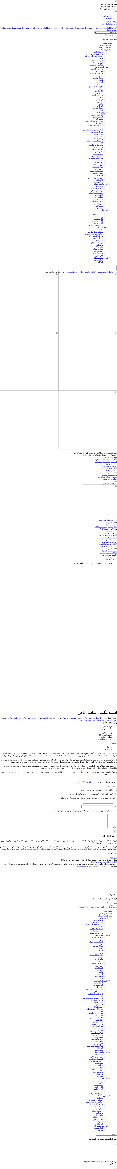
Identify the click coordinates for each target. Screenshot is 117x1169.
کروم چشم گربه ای (96, 225)
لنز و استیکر (98, 186)
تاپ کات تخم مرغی (96, 73)
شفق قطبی (98, 195)
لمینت (101, 89)
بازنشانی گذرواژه (110, 907)
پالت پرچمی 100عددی (108, 546)
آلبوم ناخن (99, 180)
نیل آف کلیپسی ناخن (95, 236)
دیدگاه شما (112, 827)
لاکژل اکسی (98, 219)
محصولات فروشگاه (105, 47)
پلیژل (101, 110)
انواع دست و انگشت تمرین (93, 130)
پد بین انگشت (98, 253)
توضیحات (108, 747)
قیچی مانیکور (98, 251)
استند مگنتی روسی (96, 171)
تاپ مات (100, 82)
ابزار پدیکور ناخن (97, 242)
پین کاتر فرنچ (98, 147)
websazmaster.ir (82, 866)
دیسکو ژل (99, 212)
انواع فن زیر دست (96, 65)
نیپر (102, 128)
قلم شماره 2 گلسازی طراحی (106, 462)
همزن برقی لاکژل (96, 60)
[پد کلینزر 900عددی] (109, 468)
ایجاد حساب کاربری (96, 907)
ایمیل (114, 806)
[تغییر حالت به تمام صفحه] (111, 1166)
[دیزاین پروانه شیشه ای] (107, 477)
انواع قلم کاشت (97, 164)
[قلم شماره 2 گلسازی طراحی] (105, 460)
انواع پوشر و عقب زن (95, 177)
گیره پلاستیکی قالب (95, 125)
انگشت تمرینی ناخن (109, 555)
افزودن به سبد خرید (109, 466)
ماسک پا (100, 229)
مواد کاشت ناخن (101, 67)
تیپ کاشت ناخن (97, 132)
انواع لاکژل (104, 210)
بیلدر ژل (100, 102)
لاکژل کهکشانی (97, 221)
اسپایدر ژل (99, 197)
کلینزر (101, 80)
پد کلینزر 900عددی (110, 470)
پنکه (101, 58)
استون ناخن (98, 169)
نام (115, 802)
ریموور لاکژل (98, 138)
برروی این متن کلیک (88, 782)
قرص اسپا (99, 245)
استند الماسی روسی (44, 718)
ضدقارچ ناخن (98, 78)
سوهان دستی (98, 173)
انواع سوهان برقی (96, 54)
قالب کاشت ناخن (96, 149)
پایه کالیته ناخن (85, 720)
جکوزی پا (99, 247)
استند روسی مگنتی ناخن (27, 718)
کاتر (101, 143)
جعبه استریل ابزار (96, 162)
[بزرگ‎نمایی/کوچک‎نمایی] (109, 1166)
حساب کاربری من (105, 45)
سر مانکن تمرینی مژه (95, 141)
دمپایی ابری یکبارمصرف (94, 234)
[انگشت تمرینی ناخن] (108, 553)
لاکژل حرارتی (98, 223)
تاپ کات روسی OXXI (108, 529)
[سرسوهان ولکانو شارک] (100, 518)
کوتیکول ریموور (97, 115)
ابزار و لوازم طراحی (100, 184)
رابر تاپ (100, 84)
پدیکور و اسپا (103, 227)
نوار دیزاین (99, 206)
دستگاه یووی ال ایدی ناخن (93, 56)
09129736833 (112, 22)
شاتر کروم (99, 91)
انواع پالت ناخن (97, 167)
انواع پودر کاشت (97, 69)
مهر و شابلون (98, 203)
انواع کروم (99, 97)
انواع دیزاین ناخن (97, 188)
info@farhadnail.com (109, 24)
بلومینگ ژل (99, 99)
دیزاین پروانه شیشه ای (108, 479)
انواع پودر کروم (97, 95)
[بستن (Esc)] (116, 1166)
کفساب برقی (98, 238)
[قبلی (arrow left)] (116, 1168)
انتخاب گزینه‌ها (111, 525)
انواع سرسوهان (97, 199)
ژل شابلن (99, 93)
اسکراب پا (99, 240)
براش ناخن (99, 151)
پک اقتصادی (98, 260)
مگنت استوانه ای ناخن (108, 538)
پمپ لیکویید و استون (95, 145)
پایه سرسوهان (98, 117)
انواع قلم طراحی (97, 201)
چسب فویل (99, 136)
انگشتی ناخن (98, 123)
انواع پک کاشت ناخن (100, 258)
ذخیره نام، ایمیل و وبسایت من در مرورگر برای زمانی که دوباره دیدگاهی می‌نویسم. (83, 811)
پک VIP (100, 262)
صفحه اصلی (107, 43)
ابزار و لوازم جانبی (101, 112)
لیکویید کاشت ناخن (96, 86)
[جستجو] (116, 37)
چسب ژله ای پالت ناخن (94, 121)
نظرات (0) (108, 749)
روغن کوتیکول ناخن (96, 193)
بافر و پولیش (98, 175)
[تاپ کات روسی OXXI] (106, 527)
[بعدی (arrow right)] (114, 1168)
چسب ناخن (99, 119)
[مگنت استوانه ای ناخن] (107, 535)
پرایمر (101, 104)
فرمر (101, 160)
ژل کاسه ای (98, 216)
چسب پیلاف (98, 134)
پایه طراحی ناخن (98, 720)
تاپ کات (100, 106)
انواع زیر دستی (97, 156)
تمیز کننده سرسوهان (95, 158)
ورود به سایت (83, 907)
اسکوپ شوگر (98, 249)
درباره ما (109, 18)
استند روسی (98, 182)
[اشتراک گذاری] (114, 1166)
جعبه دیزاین (99, 208)
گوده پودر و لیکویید (96, 190)
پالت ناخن (109, 720)
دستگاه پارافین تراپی (95, 232)
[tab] (56, 747)
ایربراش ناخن (98, 52)
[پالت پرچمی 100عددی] (108, 544)
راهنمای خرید (107, 16)
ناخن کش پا (99, 256)
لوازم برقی (104, 50)
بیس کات (99, 71)
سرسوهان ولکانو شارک (108, 520)
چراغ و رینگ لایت (96, 63)
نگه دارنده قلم (98, 154)
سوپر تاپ (99, 76)
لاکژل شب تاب (97, 214)
